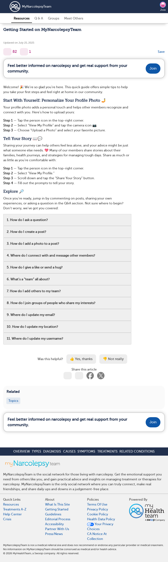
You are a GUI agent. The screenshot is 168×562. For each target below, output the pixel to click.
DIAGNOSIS (52, 451)
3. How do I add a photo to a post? (33, 244)
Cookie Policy (97, 514)
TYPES (36, 451)
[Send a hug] (24, 51)
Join (163, 9)
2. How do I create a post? (26, 232)
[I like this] (7, 51)
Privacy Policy (97, 509)
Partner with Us (57, 529)
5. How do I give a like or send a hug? (35, 267)
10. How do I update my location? (32, 327)
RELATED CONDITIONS (137, 451)
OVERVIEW (21, 451)
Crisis (7, 519)
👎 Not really (113, 359)
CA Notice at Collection (97, 536)
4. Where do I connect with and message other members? (51, 255)
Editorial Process (57, 519)
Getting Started (56, 509)
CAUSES (69, 451)
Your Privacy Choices (100, 526)
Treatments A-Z (14, 509)
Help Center (12, 514)
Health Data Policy (101, 519)
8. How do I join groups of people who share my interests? (51, 303)
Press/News (54, 534)
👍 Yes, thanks (81, 359)
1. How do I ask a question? (27, 220)
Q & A (38, 18)
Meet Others (73, 18)
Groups (53, 18)
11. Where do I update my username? (35, 338)
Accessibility (54, 524)
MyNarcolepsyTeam (36, 6)
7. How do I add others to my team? (34, 291)
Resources (22, 18)
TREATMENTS (107, 451)
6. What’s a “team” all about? (28, 279)
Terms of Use (97, 504)
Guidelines (53, 514)
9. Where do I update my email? (31, 315)
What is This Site (57, 504)
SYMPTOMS (86, 451)
